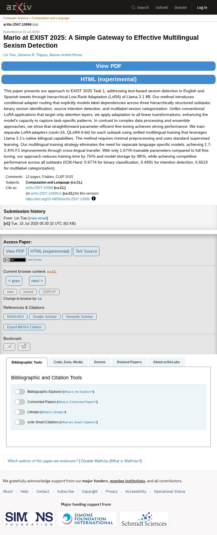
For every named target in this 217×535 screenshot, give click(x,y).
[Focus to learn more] (93, 198)
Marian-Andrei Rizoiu (65, 55)
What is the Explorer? (78, 391)
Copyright (90, 491)
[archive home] (19, 7)
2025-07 (49, 292)
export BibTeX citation (24, 327)
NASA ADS (15, 317)
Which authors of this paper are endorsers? (43, 461)
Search (143, 7)
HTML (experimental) (109, 79)
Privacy (112, 491)
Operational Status (169, 491)
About (8, 491)
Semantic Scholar (79, 317)
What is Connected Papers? (77, 402)
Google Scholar (45, 317)
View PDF (108, 66)
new (10, 292)
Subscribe (65, 491)
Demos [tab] (100, 362)
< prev (14, 280)
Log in (202, 7)
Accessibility (135, 491)
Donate (181, 7)
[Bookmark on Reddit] (24, 347)
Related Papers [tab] (129, 362)
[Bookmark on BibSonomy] (9, 347)
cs (40, 299)
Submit (162, 7)
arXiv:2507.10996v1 (46, 193)
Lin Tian (9, 55)
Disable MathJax (94, 461)
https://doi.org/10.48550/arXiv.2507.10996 (58, 199)
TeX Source (86, 251)
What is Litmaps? (53, 412)
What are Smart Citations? (79, 422)
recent (28, 292)
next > (37, 280)
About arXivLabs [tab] (166, 362)
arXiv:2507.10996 (39, 188)
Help (25, 491)
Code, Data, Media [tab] (68, 362)
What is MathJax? (125, 461)
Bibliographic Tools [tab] (27, 362)
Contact (42, 491)
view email (38, 218)
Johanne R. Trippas (33, 55)
